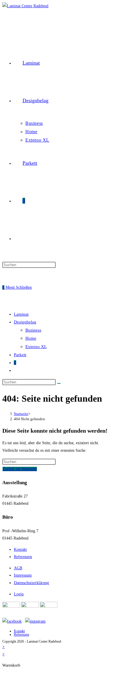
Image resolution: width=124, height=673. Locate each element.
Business (33, 330)
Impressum (23, 575)
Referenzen (23, 557)
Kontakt (20, 549)
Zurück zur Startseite (20, 469)
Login (19, 594)
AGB (18, 568)
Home (30, 338)
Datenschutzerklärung (31, 583)
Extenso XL (36, 346)
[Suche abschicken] (59, 383)
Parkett (20, 354)
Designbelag (25, 322)
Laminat (21, 314)
